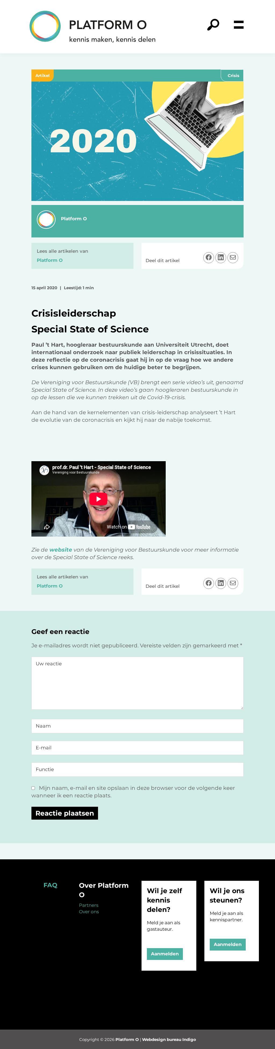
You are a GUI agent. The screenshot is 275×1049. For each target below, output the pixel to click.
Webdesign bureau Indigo (169, 1039)
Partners (88, 905)
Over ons (89, 911)
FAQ (50, 885)
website (60, 549)
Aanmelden (165, 953)
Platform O (127, 1039)
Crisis (233, 75)
